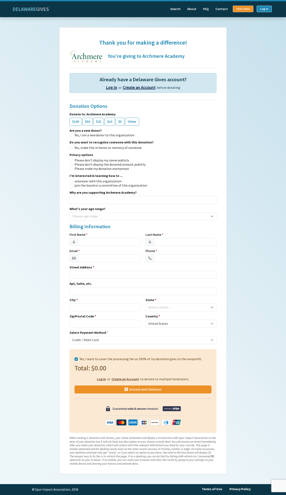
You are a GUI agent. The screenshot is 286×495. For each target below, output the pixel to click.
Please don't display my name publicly (102, 160)
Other (132, 121)
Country (153, 316)
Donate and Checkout (145, 389)
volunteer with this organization (98, 181)
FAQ (206, 9)
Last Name (154, 234)
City (74, 300)
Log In (264, 9)
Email (75, 251)
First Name (79, 234)
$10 (109, 121)
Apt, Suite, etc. (81, 283)
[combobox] (140, 216)
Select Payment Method (88, 332)
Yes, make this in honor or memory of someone (108, 148)
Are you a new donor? (86, 130)
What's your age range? (88, 209)
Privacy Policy (240, 489)
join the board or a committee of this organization (111, 185)
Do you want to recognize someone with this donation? (112, 142)
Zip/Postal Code (83, 316)
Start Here (243, 9)
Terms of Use (212, 489)
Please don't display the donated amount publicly (110, 164)
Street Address (82, 267)
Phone (151, 251)
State (151, 300)
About (191, 9)
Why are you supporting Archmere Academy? (103, 192)
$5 (120, 121)
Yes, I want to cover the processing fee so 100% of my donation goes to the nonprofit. (141, 359)
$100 (75, 121)
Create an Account (139, 87)
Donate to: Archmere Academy (93, 114)
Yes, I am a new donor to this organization (104, 135)
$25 (98, 121)
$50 (87, 121)
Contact (221, 9)
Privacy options (81, 155)
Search (175, 9)
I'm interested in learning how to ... (96, 176)
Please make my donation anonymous (102, 168)
